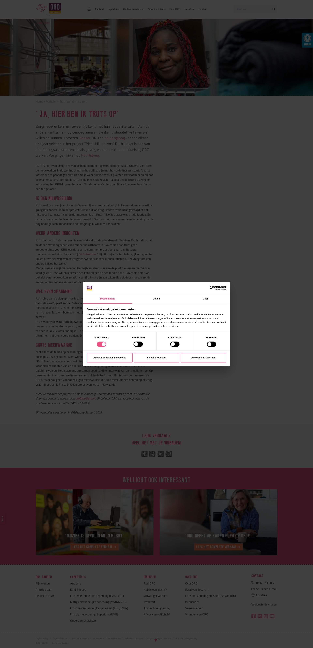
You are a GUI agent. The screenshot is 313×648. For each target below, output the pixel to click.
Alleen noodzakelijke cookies (109, 357)
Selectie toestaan (156, 357)
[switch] (138, 344)
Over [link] (205, 298)
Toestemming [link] (107, 298)
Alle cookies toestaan (203, 357)
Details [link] (157, 298)
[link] (212, 287)
